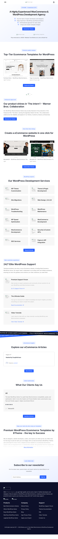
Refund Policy (25, 506)
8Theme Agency (10, 492)
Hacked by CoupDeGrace (13, 357)
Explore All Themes (29, 85)
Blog (22, 512)
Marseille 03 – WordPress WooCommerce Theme (42, 159)
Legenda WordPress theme (11, 518)
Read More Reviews (29, 416)
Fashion (34, 161)
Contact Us (42, 518)
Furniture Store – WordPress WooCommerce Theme (16, 78)
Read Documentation (16, 305)
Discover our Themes (10, 119)
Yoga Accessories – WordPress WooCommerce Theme (42, 78)
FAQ (40, 512)
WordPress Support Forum (46, 506)
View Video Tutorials (16, 321)
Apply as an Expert (26, 518)
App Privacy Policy (26, 515)
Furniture (8, 80)
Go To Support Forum (17, 288)
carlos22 (16, 363)
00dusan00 (11, 408)
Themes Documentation (45, 509)
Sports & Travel (33, 80)
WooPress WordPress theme (11, 515)
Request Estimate (29, 250)
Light (5, 80)
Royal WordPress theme (10, 512)
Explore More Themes (29, 166)
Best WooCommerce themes (11, 506)
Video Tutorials (43, 515)
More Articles (29, 370)
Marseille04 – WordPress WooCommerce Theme (16, 159)
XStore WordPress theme (10, 509)
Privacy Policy (25, 509)
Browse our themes (29, 28)
